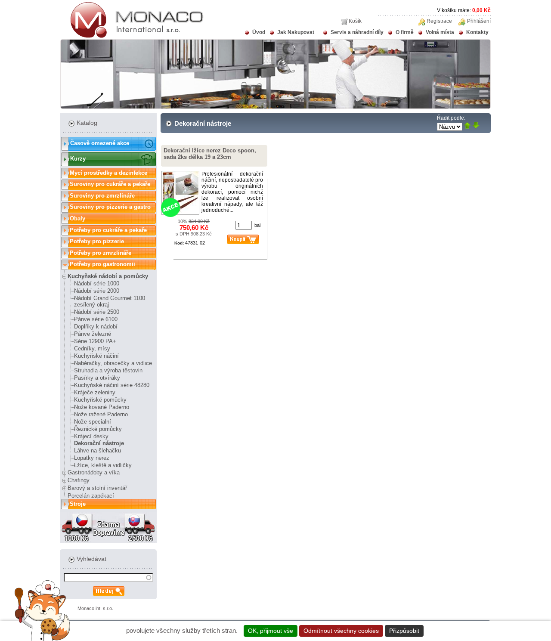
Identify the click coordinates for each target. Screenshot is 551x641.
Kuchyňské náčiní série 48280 (111, 385)
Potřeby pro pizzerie (97, 241)
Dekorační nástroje (99, 443)
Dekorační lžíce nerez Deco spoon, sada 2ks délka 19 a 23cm (210, 153)
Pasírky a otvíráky (97, 378)
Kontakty (477, 32)
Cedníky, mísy (92, 348)
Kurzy (78, 158)
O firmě (405, 32)
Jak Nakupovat (295, 32)
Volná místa (440, 32)
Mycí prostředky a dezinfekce (108, 173)
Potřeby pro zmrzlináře (100, 253)
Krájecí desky (91, 436)
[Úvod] (132, 36)
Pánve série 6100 (96, 319)
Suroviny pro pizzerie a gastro (110, 207)
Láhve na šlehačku (97, 450)
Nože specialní (92, 421)
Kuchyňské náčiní (96, 356)
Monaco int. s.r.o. (95, 608)
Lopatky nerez (91, 458)
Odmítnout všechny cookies (341, 630)
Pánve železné (92, 334)
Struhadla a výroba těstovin (108, 370)
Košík (355, 21)
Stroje (78, 504)
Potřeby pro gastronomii (102, 264)
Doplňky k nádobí (96, 326)
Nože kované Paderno (101, 407)
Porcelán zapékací (91, 495)
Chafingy (79, 480)
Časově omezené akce (99, 143)
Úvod (258, 32)
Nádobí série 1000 (96, 283)
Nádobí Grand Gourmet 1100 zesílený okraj (109, 301)
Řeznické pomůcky (98, 429)
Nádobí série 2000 (96, 291)
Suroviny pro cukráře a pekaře (110, 184)
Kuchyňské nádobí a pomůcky (108, 276)
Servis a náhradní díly (357, 32)
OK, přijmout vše (270, 630)
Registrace (439, 21)
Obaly (77, 218)
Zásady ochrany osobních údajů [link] (471, 630)
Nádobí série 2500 (96, 312)
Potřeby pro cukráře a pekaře (108, 230)
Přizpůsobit (404, 630)
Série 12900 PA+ (95, 341)
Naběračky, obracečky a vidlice (113, 363)
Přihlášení (479, 21)
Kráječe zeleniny (94, 392)
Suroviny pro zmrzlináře (102, 195)
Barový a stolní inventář (97, 488)
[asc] (467, 126)
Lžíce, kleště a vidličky (103, 465)
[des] (476, 126)
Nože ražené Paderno (101, 414)
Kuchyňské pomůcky (100, 399)
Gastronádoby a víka (94, 472)
